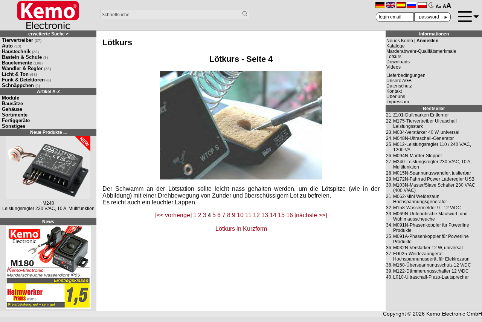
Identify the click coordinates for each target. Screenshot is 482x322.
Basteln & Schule (25, 57)
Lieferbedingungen (406, 75)
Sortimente (14, 115)
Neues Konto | (412, 40)
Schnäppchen (21, 85)
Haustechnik (20, 51)
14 (273, 215)
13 (264, 215)
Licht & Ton (19, 74)
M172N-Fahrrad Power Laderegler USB (433, 179)
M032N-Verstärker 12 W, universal (428, 247)
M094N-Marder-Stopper (417, 155)
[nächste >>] (310, 215)
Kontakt (394, 91)
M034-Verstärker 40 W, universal (426, 132)
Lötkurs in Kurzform (241, 228)
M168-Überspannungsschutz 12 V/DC (432, 265)
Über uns (395, 96)
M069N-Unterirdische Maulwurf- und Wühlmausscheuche (430, 216)
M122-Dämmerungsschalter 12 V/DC (431, 271)
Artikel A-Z (48, 91)
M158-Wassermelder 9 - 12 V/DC (427, 207)
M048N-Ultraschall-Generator (423, 138)
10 (240, 215)
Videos (393, 67)
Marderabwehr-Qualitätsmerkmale (421, 51)
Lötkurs (393, 56)
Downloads (398, 61)
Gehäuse (12, 109)
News (48, 221)
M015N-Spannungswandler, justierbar (432, 173)
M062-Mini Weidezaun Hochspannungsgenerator (420, 199)
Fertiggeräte (16, 120)
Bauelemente (22, 63)
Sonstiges (13, 126)
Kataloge (395, 46)
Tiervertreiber (21, 40)
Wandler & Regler (26, 68)
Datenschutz (399, 86)
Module (10, 98)
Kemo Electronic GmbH (454, 314)
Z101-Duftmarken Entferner (421, 115)
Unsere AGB (399, 80)
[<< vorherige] (173, 215)
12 (256, 215)
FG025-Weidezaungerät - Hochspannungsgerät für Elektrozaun (431, 256)
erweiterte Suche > (48, 34)
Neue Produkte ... (48, 132)
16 (289, 215)
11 (248, 215)
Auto (11, 46)
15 (281, 215)
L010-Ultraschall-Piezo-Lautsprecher (431, 277)
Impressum (397, 101)
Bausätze (12, 103)
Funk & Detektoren (26, 80)
